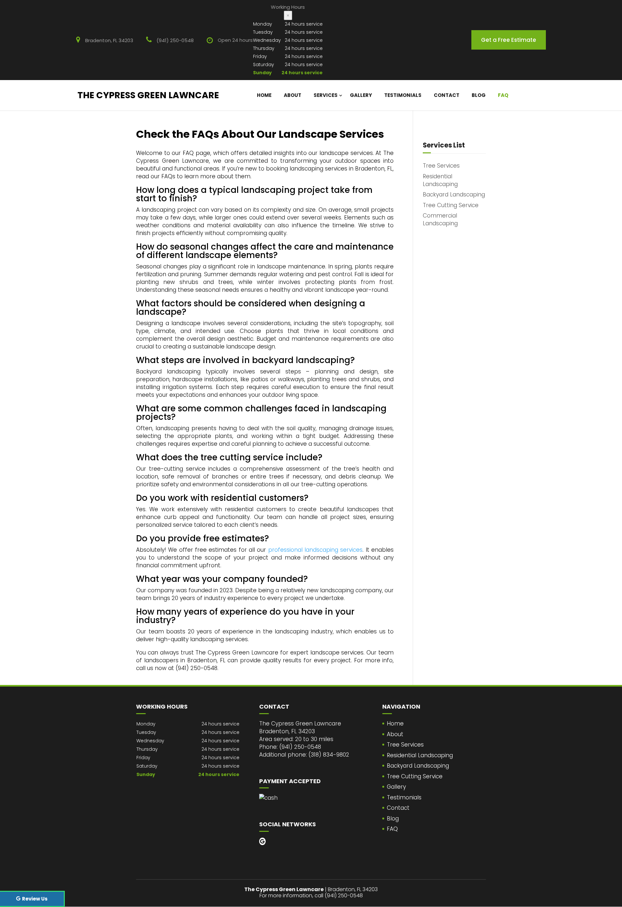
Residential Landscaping (420, 755)
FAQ (503, 95)
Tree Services (405, 744)
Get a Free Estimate (508, 40)
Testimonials (402, 95)
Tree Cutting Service (415, 776)
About (292, 95)
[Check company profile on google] (262, 841)
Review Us (35, 898)
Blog (479, 95)
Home (264, 95)
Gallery (361, 95)
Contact (446, 95)
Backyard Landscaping (418, 766)
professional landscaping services (315, 550)
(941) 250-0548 (175, 40)
